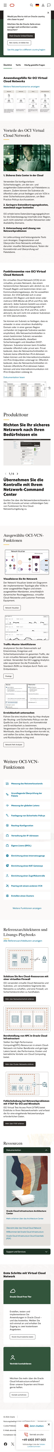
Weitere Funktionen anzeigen (27, 908)
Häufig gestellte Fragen (34, 65)
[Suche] (31, 5)
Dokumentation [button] (13, 1150)
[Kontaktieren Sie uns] (49, 5)
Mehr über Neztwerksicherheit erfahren (19, 999)
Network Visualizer (12, 608)
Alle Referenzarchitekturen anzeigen (22, 940)
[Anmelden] (43, 5)
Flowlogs (8, 676)
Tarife (18, 65)
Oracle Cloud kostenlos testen (22, 1337)
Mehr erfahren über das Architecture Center (24, 1218)
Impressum (42, 1421)
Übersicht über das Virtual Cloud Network (23, 1228)
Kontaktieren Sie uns (11, 1435)
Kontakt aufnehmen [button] (19, 1395)
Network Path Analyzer (13, 744)
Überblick (7, 65)
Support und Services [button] (16, 1251)
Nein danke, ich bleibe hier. (19, 43)
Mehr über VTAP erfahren (14, 1123)
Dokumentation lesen (14, 377)
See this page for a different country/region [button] (26, 49)
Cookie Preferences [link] (10, 1426)
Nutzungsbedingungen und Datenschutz (19, 1421)
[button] (5, 5)
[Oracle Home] (12, 5)
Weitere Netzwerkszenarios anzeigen (21, 86)
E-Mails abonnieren (10, 1430)
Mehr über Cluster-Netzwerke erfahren (19, 1064)
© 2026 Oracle (9, 1417)
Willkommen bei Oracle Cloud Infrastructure (24, 1232)
